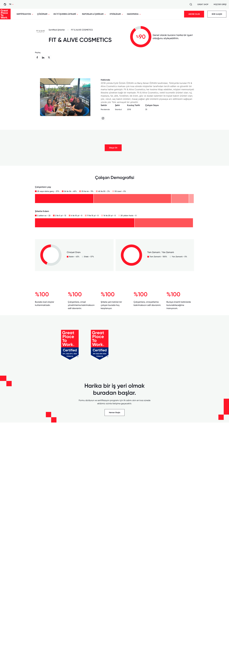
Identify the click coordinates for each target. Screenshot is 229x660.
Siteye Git (113, 148)
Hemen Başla (114, 412)
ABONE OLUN (194, 14)
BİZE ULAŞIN (217, 14)
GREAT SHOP (202, 4)
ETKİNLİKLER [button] (115, 14)
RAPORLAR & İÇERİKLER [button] (93, 14)
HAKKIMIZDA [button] (132, 14)
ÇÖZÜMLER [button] (42, 14)
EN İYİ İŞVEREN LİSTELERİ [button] (65, 14)
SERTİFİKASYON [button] (24, 14)
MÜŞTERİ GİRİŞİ (220, 4)
